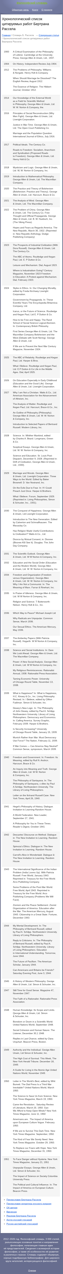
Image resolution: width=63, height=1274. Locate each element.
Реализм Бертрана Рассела (21, 1216)
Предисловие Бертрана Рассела (23, 1199)
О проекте (47, 9)
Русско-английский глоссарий (22, 1224)
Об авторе (11, 1207)
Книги (35, 9)
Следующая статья (49, 35)
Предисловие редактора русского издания (28, 1203)
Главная (6, 35)
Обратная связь (20, 9)
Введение (11, 1212)
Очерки (32, 1270)
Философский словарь (32, 2)
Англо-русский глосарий (19, 1220)
